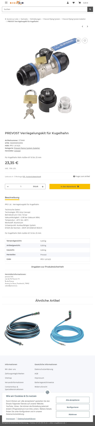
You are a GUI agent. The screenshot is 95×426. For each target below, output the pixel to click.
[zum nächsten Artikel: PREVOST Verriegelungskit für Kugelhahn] (87, 26)
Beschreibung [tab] (12, 197)
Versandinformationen (14, 382)
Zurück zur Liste (12, 19)
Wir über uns (10, 369)
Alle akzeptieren (73, 400)
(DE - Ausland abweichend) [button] (32, 177)
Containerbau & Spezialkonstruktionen (14, 388)
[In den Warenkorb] (7, 34)
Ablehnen (73, 414)
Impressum (10, 419)
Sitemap (8, 378)
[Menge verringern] (8, 186)
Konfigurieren (73, 407)
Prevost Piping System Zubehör (27, 148)
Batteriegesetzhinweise (44, 382)
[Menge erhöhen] (42, 186)
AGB (36, 373)
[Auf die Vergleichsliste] (78, 40)
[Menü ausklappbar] (6, 1)
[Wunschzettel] (74, 2)
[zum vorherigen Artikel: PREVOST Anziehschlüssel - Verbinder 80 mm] (82, 26)
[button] (68, 2)
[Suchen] (90, 9)
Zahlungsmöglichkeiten (14, 373)
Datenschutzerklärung (27, 419)
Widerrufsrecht (41, 387)
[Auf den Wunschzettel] (85, 40)
